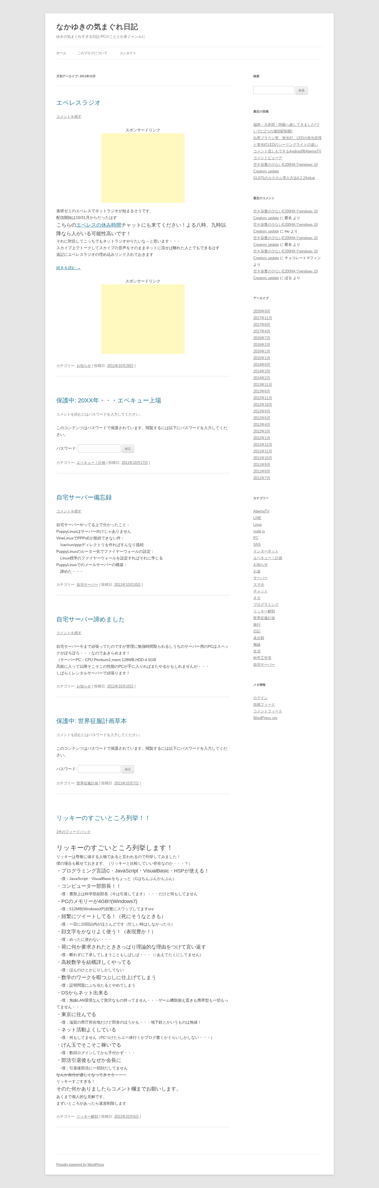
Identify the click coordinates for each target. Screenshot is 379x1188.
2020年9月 (261, 311)
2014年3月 (261, 371)
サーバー (260, 578)
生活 (257, 651)
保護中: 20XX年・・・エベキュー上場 (108, 400)
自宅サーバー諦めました (90, 619)
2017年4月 (261, 331)
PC (255, 538)
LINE (257, 518)
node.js (259, 531)
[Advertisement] (143, 168)
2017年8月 (261, 324)
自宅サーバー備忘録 (84, 497)
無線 (257, 644)
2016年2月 (261, 344)
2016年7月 (261, 338)
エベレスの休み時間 (98, 225)
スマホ (258, 584)
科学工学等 (262, 658)
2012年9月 (261, 411)
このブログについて (92, 53)
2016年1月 (261, 351)
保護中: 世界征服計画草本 (91, 720)
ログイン (260, 698)
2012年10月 (262, 404)
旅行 (257, 624)
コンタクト (128, 53)
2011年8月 (261, 471)
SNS (257, 544)
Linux (257, 524)
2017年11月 (262, 318)
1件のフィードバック (73, 832)
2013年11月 (262, 384)
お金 (257, 571)
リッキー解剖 (87, 1116)
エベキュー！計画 (91, 463)
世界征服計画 (87, 783)
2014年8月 (261, 364)
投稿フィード (264, 704)
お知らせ (84, 366)
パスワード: (67, 448)
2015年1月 (261, 358)
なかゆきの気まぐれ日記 (97, 26)
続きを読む (68, 268)
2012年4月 (261, 424)
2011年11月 (262, 451)
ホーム (61, 53)
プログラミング (266, 604)
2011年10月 (262, 458)
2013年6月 (261, 391)
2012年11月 (262, 398)
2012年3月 (261, 431)
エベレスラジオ (78, 102)
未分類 (258, 638)
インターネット (266, 551)
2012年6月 (261, 418)
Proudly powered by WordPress (80, 1165)
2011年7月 (261, 478)
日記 (257, 631)
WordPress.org (265, 718)
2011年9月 (261, 464)
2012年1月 (261, 438)
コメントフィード (267, 711)
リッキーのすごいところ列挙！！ (103, 817)
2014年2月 (261, 378)
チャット (260, 591)
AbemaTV (261, 511)
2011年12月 (262, 444)
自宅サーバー (87, 584)
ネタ (257, 598)
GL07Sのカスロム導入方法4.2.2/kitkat (284, 178)
